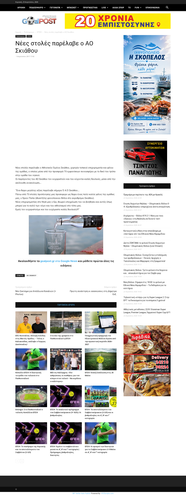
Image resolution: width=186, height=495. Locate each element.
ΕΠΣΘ (39, 32)
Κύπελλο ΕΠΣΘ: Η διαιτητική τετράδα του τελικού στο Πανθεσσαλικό (28, 376)
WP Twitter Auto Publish (82, 493)
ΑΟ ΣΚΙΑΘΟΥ (31, 275)
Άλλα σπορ (118, 7)
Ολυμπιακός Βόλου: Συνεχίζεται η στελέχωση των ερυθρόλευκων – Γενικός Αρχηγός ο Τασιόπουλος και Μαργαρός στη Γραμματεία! (145, 258)
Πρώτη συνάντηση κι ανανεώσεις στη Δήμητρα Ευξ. (93, 293)
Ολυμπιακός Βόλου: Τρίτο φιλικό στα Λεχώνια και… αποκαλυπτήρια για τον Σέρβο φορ (145, 271)
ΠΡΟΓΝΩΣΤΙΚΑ (90, 7)
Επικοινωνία (153, 7)
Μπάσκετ (71, 7)
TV (129, 7)
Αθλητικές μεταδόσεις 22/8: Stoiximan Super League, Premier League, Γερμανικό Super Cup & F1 (147, 311)
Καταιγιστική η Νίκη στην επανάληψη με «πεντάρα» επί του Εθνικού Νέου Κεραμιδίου (144, 232)
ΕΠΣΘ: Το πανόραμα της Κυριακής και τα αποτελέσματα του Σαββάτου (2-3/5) (30, 449)
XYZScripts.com (107, 493)
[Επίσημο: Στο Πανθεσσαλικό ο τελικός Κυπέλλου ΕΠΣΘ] (31, 396)
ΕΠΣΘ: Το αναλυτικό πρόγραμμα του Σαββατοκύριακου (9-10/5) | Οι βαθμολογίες (65, 412)
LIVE (104, 7)
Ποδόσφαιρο (36, 7)
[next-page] (22, 461)
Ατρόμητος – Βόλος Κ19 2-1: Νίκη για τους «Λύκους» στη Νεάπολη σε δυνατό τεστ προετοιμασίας (143, 219)
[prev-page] (17, 461)
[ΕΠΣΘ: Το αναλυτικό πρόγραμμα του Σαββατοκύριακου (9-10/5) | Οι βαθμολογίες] (66, 396)
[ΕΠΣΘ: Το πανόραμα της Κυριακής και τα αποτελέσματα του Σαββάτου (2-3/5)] (31, 433)
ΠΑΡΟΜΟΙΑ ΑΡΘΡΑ (66, 305)
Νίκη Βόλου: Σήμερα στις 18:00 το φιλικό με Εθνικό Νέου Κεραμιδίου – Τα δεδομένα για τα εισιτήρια (145, 285)
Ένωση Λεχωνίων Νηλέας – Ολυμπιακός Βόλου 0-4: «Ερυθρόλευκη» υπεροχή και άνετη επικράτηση (147, 205)
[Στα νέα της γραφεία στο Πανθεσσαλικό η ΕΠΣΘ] (66, 322)
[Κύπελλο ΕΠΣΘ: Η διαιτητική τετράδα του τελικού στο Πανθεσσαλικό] (31, 359)
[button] (167, 7)
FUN (137, 7)
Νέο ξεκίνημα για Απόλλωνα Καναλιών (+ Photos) (35, 293)
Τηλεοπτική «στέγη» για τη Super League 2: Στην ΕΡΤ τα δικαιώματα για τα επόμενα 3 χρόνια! (146, 299)
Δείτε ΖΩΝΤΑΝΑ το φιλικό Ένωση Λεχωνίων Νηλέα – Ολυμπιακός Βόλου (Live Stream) (144, 244)
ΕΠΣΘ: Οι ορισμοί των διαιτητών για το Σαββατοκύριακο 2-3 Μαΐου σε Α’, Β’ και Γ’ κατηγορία (100, 449)
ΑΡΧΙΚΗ (21, 7)
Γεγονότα (55, 7)
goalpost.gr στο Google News (58, 261)
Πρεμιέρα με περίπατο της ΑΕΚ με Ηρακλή (143, 194)
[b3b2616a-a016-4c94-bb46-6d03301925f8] (66, 256)
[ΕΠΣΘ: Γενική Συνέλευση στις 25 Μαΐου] (101, 359)
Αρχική (18, 32)
